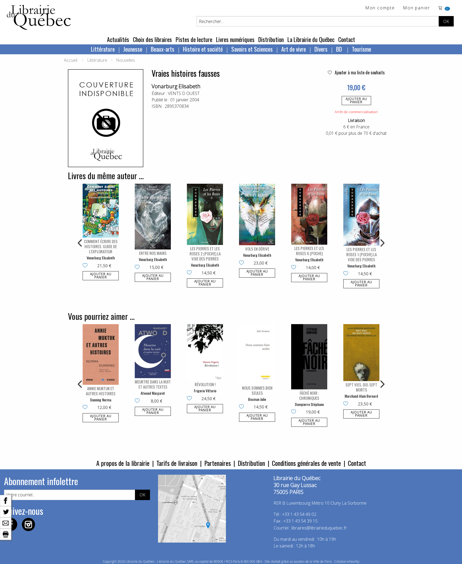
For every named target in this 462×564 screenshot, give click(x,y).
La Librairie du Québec (310, 39)
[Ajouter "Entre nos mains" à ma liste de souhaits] (138, 267)
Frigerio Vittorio (205, 390)
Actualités (118, 39)
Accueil (70, 60)
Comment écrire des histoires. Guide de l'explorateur (101, 246)
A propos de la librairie (122, 463)
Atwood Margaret (153, 393)
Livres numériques (235, 39)
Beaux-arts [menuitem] (162, 49)
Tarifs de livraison (176, 463)
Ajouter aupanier (356, 100)
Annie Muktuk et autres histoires (101, 390)
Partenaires (217, 463)
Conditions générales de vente (306, 463)
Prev (80, 243)
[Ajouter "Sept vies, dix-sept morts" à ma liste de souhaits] (347, 404)
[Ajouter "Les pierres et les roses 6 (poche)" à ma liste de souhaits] (294, 268)
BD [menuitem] (339, 49)
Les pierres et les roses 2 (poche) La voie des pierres (205, 253)
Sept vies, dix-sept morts (361, 387)
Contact (346, 39)
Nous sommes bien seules (257, 390)
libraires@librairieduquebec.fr (319, 528)
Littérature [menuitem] (103, 49)
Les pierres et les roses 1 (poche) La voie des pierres (361, 254)
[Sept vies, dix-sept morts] (361, 352)
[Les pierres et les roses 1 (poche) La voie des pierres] (361, 215)
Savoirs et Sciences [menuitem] (252, 49)
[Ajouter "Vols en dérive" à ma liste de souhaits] (242, 263)
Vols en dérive (257, 249)
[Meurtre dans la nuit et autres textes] (153, 351)
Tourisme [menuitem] (361, 49)
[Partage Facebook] (5, 500)
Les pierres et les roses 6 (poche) (309, 250)
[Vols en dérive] (257, 214)
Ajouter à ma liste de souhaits (359, 72)
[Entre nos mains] (153, 217)
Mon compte (380, 8)
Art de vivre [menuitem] (293, 49)
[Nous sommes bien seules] (257, 354)
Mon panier (416, 8)
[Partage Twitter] (5, 511)
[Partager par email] (5, 522)
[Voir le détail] (101, 211)
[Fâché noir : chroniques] (309, 356)
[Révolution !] (205, 352)
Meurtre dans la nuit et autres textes (153, 384)
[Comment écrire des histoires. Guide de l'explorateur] (101, 211)
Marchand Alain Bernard (361, 396)
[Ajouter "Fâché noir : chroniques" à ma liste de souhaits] (294, 412)
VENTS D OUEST (184, 93)
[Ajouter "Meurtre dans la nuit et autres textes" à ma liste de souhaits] (138, 401)
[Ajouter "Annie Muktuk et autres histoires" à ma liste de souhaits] (86, 407)
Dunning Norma (100, 399)
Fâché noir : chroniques (309, 395)
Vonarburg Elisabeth (176, 86)
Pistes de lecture (194, 39)
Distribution (271, 39)
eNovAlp (353, 561)
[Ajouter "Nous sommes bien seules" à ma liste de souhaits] (242, 407)
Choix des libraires (152, 39)
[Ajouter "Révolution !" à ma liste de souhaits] (190, 399)
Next (382, 243)
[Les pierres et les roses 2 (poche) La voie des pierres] (205, 214)
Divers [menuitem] (321, 49)
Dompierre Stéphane (309, 404)
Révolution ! (205, 384)
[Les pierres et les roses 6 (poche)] (309, 214)
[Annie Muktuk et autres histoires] (101, 354)
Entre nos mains (153, 253)
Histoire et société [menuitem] (203, 49)
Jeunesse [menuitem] (132, 49)
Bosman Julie (257, 399)
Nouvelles (125, 60)
